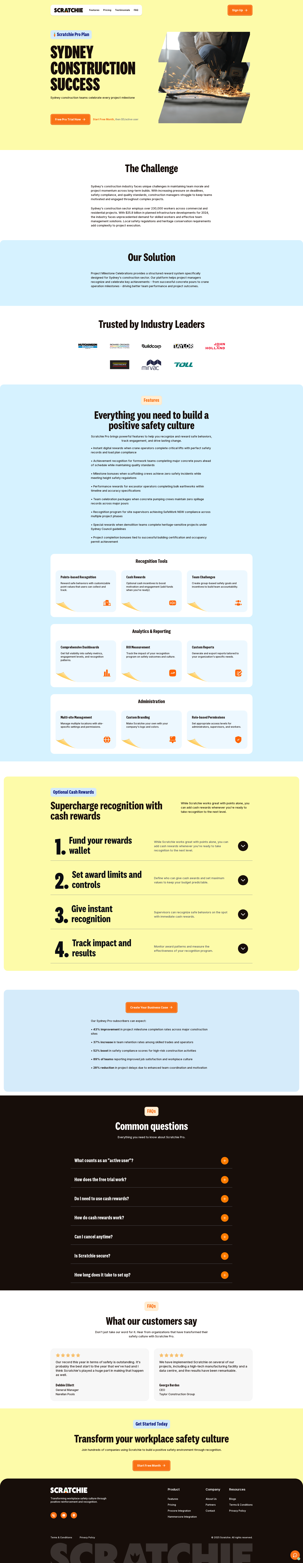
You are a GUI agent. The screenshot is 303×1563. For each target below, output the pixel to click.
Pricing (107, 10)
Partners (211, 1504)
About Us (211, 1498)
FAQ (136, 10)
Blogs (232, 1498)
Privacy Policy (237, 1510)
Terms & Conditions (240, 1504)
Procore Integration (179, 1510)
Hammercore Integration (182, 1516)
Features (94, 10)
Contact (210, 1510)
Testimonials (122, 10)
